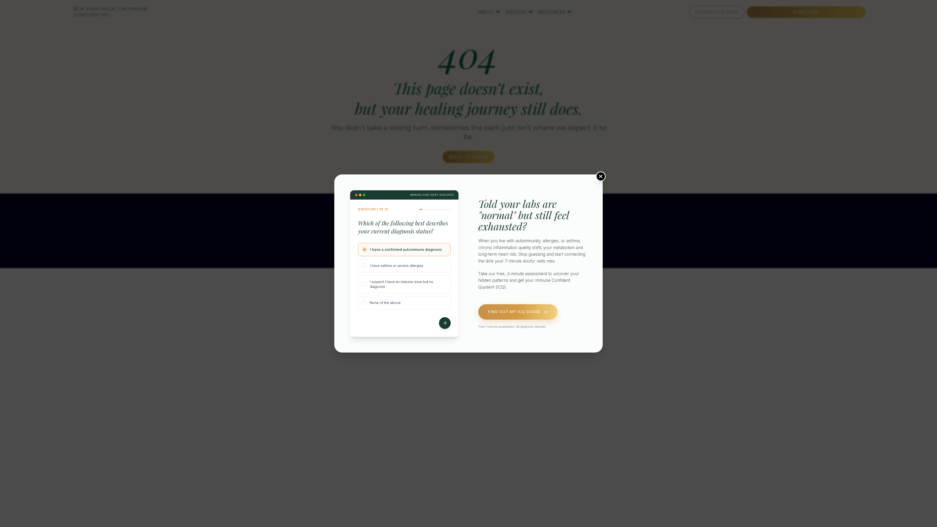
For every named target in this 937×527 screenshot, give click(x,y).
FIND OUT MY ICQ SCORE (514, 312)
